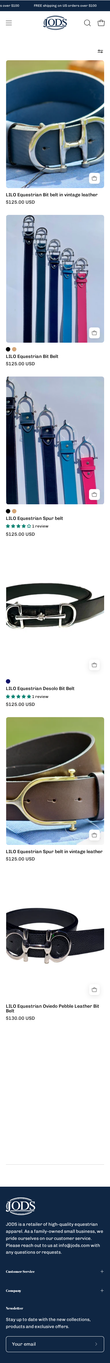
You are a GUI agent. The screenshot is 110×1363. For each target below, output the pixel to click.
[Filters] (100, 51)
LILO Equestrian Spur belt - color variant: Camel (14, 511)
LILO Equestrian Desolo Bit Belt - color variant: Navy (8, 681)
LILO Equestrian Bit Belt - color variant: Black (8, 349)
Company (13, 1290)
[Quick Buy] (94, 178)
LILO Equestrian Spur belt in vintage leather (54, 851)
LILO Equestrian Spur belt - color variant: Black (8, 511)
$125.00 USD (20, 202)
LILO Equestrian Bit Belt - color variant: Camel (14, 349)
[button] (87, 23)
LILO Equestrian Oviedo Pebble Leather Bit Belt (52, 1008)
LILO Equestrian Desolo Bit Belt (40, 688)
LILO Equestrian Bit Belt (32, 356)
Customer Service (20, 1271)
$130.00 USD (20, 1018)
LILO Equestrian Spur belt (34, 518)
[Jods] (55, 23)
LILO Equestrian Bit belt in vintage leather (52, 194)
